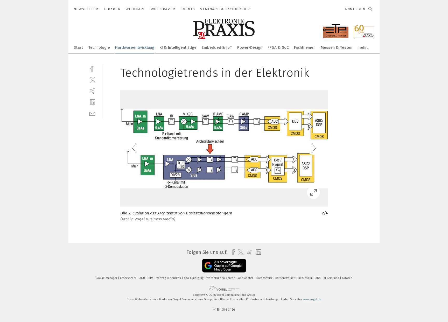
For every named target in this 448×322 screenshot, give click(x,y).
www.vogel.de (312, 299)
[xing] (92, 91)
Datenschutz (264, 278)
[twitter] (92, 79)
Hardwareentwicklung (134, 47)
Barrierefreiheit (285, 278)
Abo (318, 278)
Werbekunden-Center (220, 278)
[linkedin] (92, 102)
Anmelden (355, 9)
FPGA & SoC (278, 47)
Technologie (99, 47)
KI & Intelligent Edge (178, 47)
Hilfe (151, 278)
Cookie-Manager (107, 278)
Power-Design (249, 47)
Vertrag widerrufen (169, 278)
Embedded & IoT (217, 47)
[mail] (92, 113)
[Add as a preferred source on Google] (224, 265)
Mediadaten (245, 278)
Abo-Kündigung (194, 278)
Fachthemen (305, 47)
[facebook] (92, 68)
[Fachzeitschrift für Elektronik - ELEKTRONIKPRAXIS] (78, 47)
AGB (142, 278)
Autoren (347, 278)
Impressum (305, 278)
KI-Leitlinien (332, 278)
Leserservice (128, 278)
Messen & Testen (336, 47)
